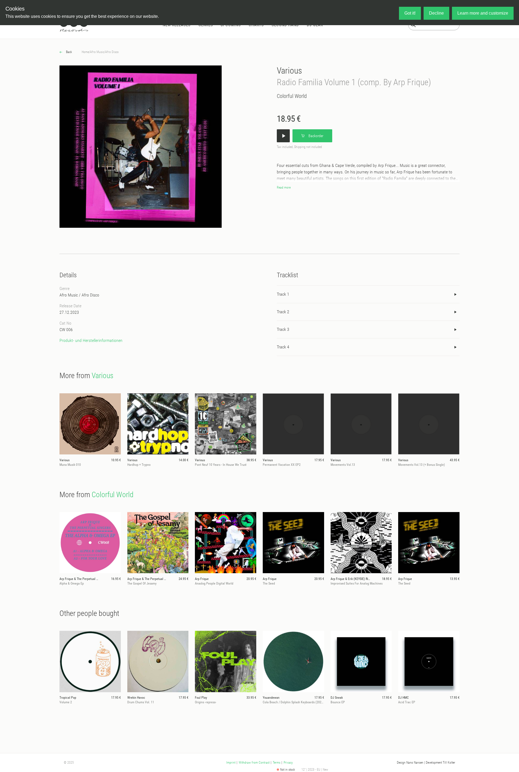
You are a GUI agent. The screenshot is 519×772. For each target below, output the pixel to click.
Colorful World (292, 96)
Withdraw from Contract (254, 762)
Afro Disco (112, 52)
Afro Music (97, 52)
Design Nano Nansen (410, 762)
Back (68, 52)
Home (85, 52)
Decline (436, 13)
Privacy (288, 762)
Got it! (409, 13)
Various (289, 70)
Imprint (230, 762)
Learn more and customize (482, 13)
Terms (276, 762)
